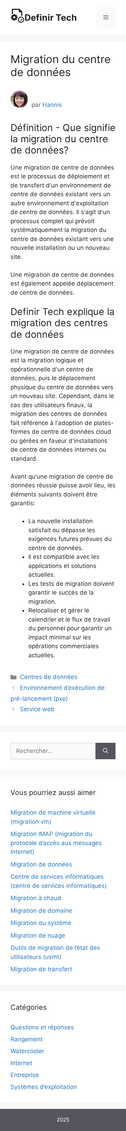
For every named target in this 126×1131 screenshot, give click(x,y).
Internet (21, 1063)
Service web (37, 709)
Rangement (26, 1039)
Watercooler (27, 1051)
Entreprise (24, 1074)
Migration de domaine (41, 910)
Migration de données (41, 864)
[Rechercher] (105, 751)
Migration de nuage (37, 935)
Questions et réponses (42, 1027)
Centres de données (48, 676)
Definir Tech (50, 17)
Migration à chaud (35, 898)
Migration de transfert (41, 969)
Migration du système (40, 922)
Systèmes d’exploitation (43, 1086)
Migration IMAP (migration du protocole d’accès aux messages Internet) (56, 842)
